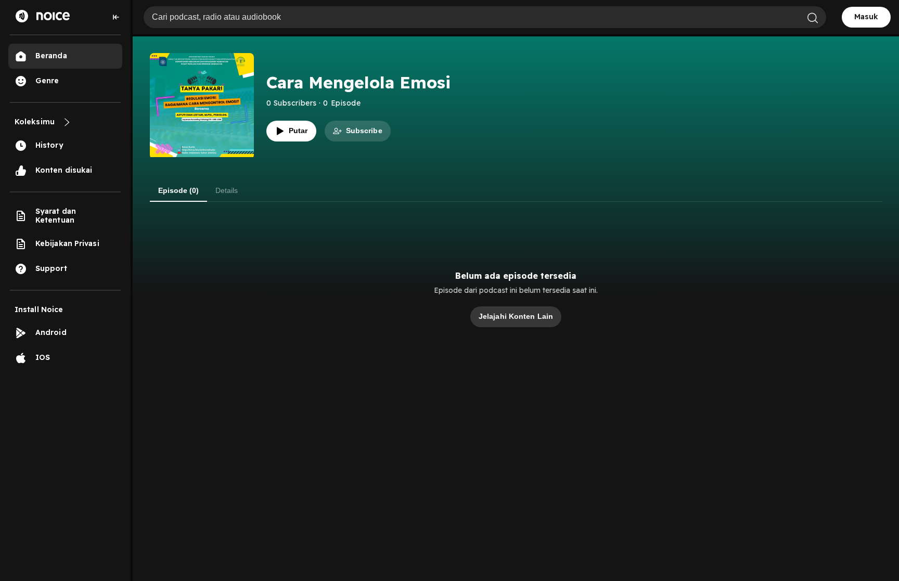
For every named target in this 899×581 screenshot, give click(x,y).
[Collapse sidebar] (116, 17)
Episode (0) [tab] (178, 190)
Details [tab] (226, 190)
